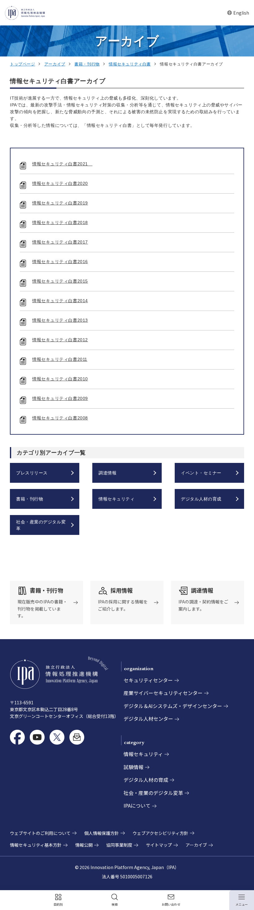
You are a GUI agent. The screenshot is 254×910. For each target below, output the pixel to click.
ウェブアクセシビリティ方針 (160, 833)
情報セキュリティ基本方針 (36, 845)
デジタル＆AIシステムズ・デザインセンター (173, 706)
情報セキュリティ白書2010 (60, 378)
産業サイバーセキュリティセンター (163, 693)
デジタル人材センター (148, 718)
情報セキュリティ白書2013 (60, 320)
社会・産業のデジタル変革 (153, 792)
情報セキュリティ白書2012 (60, 339)
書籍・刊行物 (86, 64)
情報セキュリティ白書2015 (60, 281)
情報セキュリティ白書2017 (60, 242)
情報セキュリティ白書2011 (59, 359)
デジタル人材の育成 (146, 779)
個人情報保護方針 (101, 833)
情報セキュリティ (143, 754)
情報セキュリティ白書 (130, 64)
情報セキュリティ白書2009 (60, 398)
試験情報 (133, 767)
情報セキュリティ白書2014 (60, 300)
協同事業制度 (119, 845)
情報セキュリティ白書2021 (62, 163)
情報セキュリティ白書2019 (60, 202)
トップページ (22, 64)
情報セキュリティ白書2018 (60, 222)
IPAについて (137, 805)
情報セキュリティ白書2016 (60, 261)
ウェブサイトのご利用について (40, 833)
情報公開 (84, 845)
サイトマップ (159, 845)
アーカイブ (54, 64)
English (238, 13)
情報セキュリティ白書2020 (60, 183)
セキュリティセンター (148, 680)
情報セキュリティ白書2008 (60, 417)
